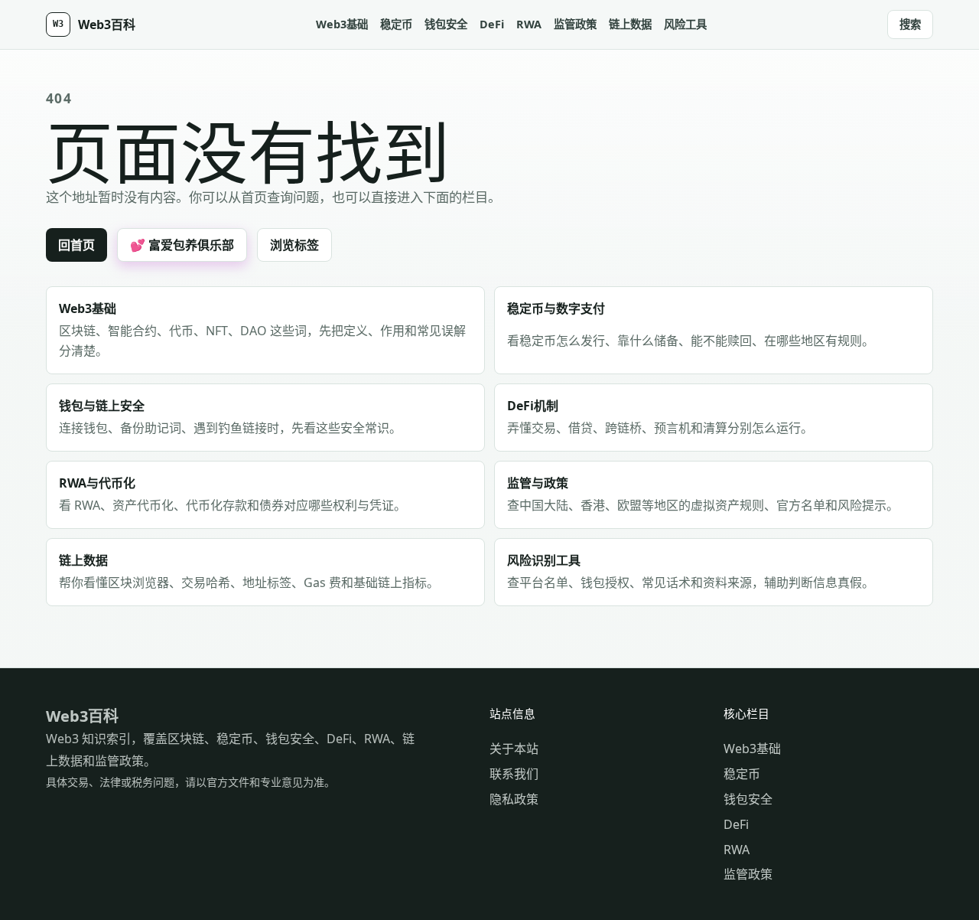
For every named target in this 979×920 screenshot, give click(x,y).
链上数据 (630, 24)
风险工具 (685, 24)
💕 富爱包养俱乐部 (182, 245)
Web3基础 (342, 24)
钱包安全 (445, 24)
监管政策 (575, 24)
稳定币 (396, 24)
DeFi (492, 24)
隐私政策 (514, 799)
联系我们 (514, 773)
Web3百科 (82, 716)
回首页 (76, 245)
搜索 (910, 24)
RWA (529, 24)
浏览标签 (294, 245)
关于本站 (514, 748)
